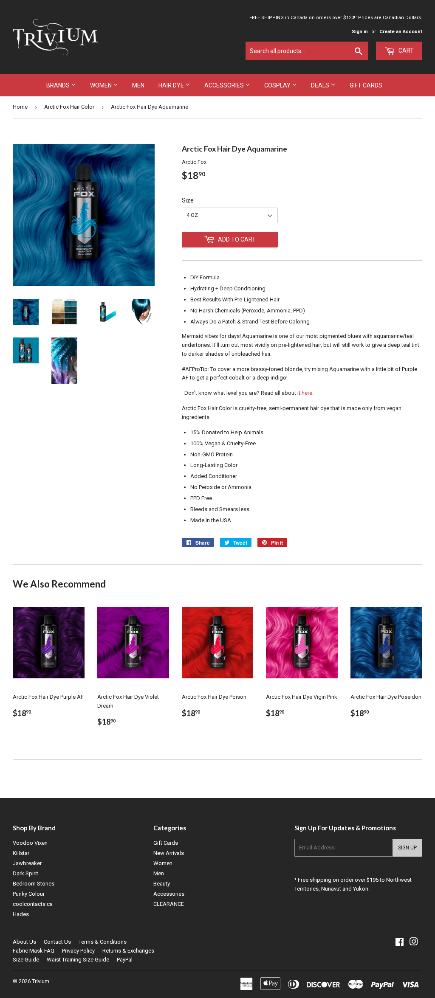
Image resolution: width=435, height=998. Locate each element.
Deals (320, 85)
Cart (405, 50)
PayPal (125, 959)
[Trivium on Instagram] (414, 943)
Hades (21, 914)
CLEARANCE (168, 904)
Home (20, 107)
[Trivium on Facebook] (399, 943)
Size (188, 200)
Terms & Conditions (103, 942)
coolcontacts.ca (33, 904)
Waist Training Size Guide (78, 959)
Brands (58, 85)
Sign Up (407, 848)
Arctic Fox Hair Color (69, 107)
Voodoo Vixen (30, 843)
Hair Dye (171, 85)
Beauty (161, 883)
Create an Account (400, 31)
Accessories (224, 85)
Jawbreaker (27, 863)
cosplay (278, 85)
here (307, 393)
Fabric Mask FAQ (33, 950)
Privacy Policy (78, 950)
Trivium (40, 981)
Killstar (21, 853)
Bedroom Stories (33, 883)
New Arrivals (168, 853)
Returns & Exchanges (128, 950)
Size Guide (26, 959)
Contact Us (57, 942)
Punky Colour (29, 894)
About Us (24, 942)
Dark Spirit (25, 873)
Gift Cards (366, 85)
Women (101, 85)
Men (138, 85)
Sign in (360, 31)
